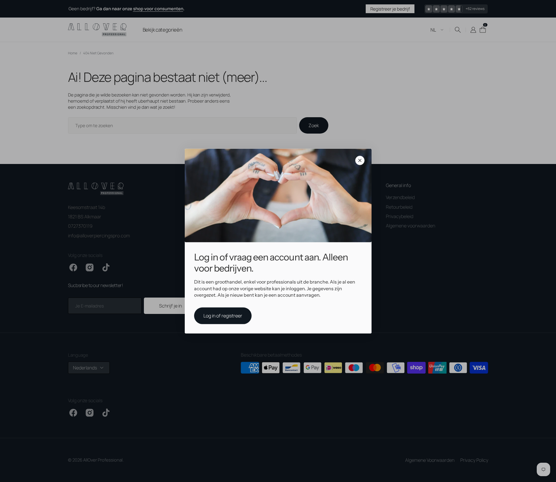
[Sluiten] (360, 160)
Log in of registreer (222, 315)
